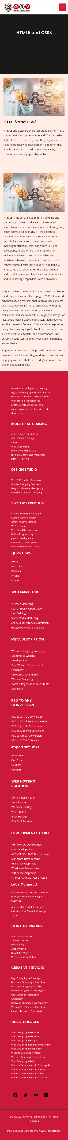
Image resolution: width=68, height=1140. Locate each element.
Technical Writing (20, 940)
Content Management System (26, 513)
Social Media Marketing (24, 618)
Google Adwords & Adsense (27, 627)
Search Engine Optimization (27, 608)
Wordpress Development (26, 868)
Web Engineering (20, 446)
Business (16, 764)
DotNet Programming (22, 534)
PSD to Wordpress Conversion (29, 721)
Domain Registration (23, 797)
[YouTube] (36, 1095)
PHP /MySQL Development (27, 844)
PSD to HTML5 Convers (25, 740)
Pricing (15, 575)
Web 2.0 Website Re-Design (25, 546)
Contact (16, 580)
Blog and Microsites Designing (27, 488)
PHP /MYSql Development (24, 542)
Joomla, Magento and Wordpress (28, 454)
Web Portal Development (24, 530)
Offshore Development (23, 521)
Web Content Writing (22, 936)
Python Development (23, 873)
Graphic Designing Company (26, 484)
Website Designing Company (28, 651)
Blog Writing (17, 944)
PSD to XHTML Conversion (27, 716)
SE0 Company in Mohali (24, 674)
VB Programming (20, 526)
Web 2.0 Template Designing (26, 480)
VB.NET (15, 442)
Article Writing (18, 948)
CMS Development (22, 849)
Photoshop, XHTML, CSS (23, 450)
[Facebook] (15, 1095)
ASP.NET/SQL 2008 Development (30, 854)
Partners (16, 769)
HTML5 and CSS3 (20, 459)
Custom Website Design (23, 517)
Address (15, 907)
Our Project (18, 760)
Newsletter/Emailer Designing (26, 492)
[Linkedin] (46, 1095)
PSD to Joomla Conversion (26, 726)
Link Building (18, 613)
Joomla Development (22, 538)
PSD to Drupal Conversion (26, 735)
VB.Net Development (23, 863)
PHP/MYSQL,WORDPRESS (24, 434)
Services (16, 571)
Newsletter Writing (21, 952)
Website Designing (22, 679)
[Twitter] (25, 1095)
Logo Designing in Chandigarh (26, 978)
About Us (16, 566)
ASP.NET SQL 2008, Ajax (23, 438)
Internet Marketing (22, 604)
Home (14, 561)
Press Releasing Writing (23, 956)
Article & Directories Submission (30, 622)
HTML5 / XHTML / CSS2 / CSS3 (29, 877)
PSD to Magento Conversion (27, 730)
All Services (17, 755)
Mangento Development (25, 858)
